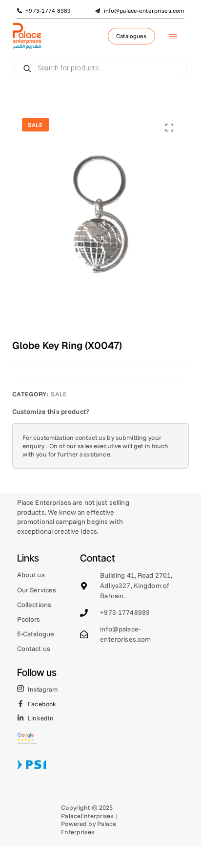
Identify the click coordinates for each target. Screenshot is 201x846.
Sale (59, 394)
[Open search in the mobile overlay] (100, 68)
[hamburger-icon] (173, 36)
